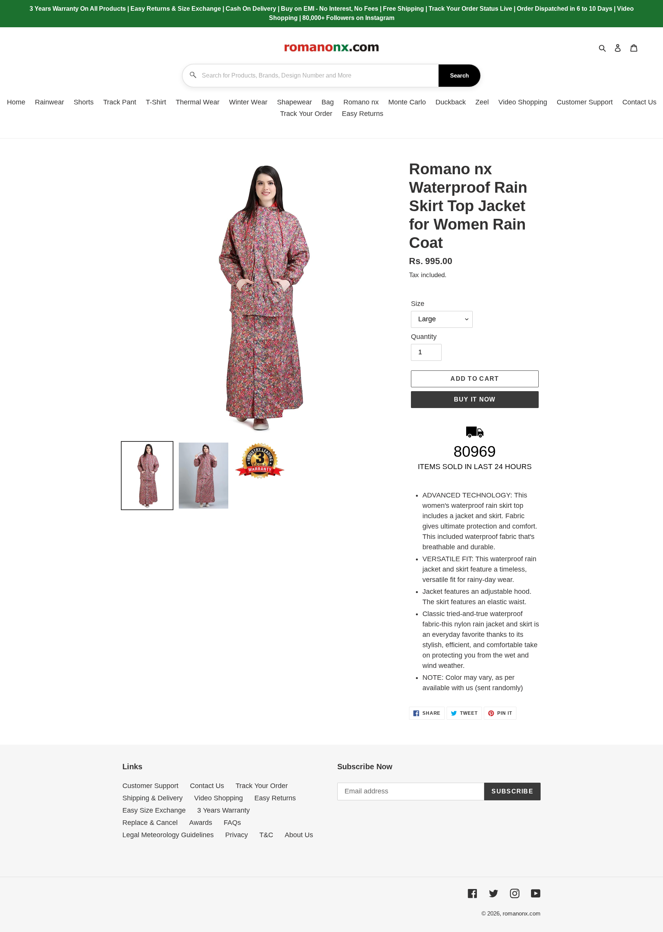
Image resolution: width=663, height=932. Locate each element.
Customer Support (150, 786)
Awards (200, 822)
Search (459, 75)
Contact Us (207, 786)
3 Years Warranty (223, 810)
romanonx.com (522, 913)
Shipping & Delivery (152, 798)
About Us (299, 835)
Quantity (424, 336)
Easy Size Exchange (154, 810)
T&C (266, 835)
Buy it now (475, 399)
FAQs (232, 822)
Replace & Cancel (150, 822)
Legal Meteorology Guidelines (168, 835)
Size (417, 303)
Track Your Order (262, 786)
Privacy (236, 835)
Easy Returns (275, 798)
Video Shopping (218, 798)
